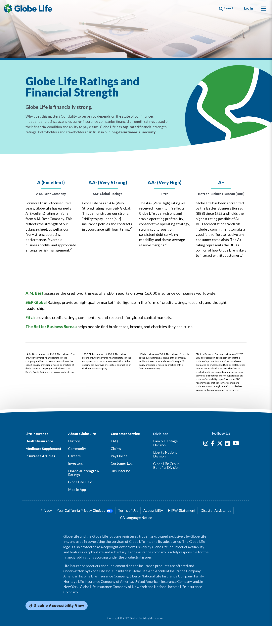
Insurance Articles (40, 456)
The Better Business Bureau (51, 326)
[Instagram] (205, 444)
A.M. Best (34, 293)
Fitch (30, 317)
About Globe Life (82, 434)
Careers (74, 456)
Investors (75, 463)
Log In (248, 8)
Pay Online (119, 456)
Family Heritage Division (165, 443)
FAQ (114, 441)
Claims (116, 449)
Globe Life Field (80, 482)
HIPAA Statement (182, 510)
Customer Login (123, 463)
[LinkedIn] (227, 444)
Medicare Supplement (43, 449)
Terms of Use (128, 510)
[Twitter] (220, 444)
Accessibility (153, 510)
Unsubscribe (120, 471)
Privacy (46, 510)
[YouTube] (236, 444)
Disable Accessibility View (58, 605)
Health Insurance (39, 441)
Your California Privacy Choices (81, 510)
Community (77, 449)
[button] (263, 8)
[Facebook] (212, 444)
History (74, 441)
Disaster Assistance (216, 510)
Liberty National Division (165, 454)
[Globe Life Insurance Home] (28, 8)
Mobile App (77, 490)
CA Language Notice (136, 518)
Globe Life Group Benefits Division (166, 466)
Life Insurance (36, 434)
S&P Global (36, 302)
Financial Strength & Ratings (84, 473)
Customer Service (125, 434)
